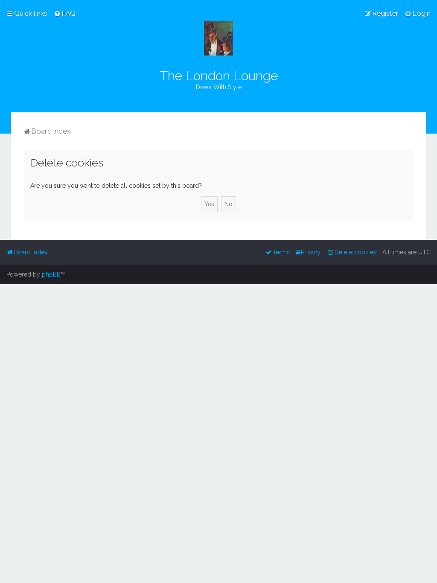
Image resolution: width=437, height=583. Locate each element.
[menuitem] (65, 13)
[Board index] (218, 38)
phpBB (51, 274)
